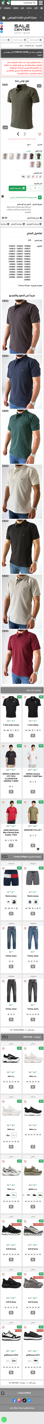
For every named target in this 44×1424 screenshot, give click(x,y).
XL (33, 177)
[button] (8, 3)
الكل (35, 8)
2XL (28, 177)
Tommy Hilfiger (24, 286)
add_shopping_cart (33, 735)
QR (4, 218)
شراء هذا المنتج (17, 188)
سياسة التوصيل (34, 224)
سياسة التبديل (18, 224)
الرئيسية (39, 46)
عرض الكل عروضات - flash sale (22, 1382)
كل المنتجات (29, 46)
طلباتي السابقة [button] (36, 40)
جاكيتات (15, 8)
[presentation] (25, 134)
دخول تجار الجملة (19, 40)
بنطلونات (7, 8)
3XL (23, 177)
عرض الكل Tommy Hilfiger (22, 1030)
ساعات (29, 8)
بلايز (22, 8)
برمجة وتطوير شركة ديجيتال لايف (22, 1408)
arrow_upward (2, 1393)
